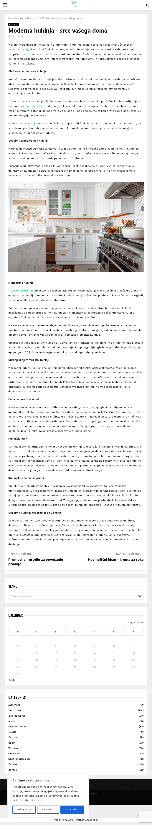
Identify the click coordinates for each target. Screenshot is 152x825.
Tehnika (13, 748)
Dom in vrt (13, 24)
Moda (11, 721)
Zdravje (12, 769)
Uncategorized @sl (19, 759)
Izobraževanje (16, 715)
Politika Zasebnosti (87, 819)
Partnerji (13, 737)
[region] (48, 796)
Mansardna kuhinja (21, 290)
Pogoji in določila (64, 819)
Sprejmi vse (72, 809)
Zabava (12, 764)
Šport (11, 742)
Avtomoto (14, 704)
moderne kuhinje (36, 106)
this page (127, 784)
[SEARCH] (140, 596)
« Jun (11, 679)
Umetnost (14, 753)
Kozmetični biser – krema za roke (116, 559)
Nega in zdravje (17, 726)
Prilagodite (24, 809)
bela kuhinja (28, 123)
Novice (12, 731)
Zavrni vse (48, 809)
